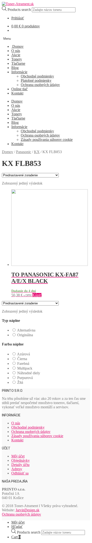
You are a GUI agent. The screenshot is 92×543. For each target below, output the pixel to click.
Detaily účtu (20, 465)
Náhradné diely (28, 373)
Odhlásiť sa (20, 473)
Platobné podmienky (36, 80)
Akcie (15, 55)
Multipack (24, 368)
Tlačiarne (18, 63)
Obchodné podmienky (37, 76)
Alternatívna (26, 330)
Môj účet (18, 456)
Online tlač (19, 89)
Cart (16, 537)
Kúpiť (37, 295)
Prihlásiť (17, 18)
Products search (20, 10)
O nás (15, 51)
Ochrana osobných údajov (40, 85)
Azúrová (23, 354)
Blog (15, 68)
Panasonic (23, 152)
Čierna (22, 359)
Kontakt (17, 93)
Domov (17, 46)
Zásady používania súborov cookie (47, 140)
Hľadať (17, 527)
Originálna (25, 335)
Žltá (20, 382)
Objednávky (20, 460)
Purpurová (25, 378)
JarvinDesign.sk (27, 510)
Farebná (23, 364)
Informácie (19, 72)
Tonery (16, 59)
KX (37, 152)
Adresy (16, 469)
